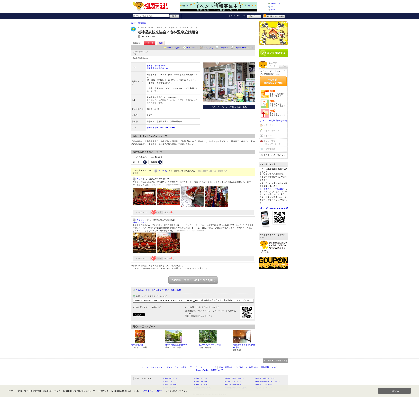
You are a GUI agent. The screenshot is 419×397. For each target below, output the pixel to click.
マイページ (268, 136)
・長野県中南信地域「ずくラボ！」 (268, 381)
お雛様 (156, 162)
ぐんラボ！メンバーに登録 (271, 189)
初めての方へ (275, 3)
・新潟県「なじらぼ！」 (201, 381)
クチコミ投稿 (180, 367)
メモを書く (224, 47)
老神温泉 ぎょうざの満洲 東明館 (244, 346)
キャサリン (163, 171)
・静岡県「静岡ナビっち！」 (234, 378)
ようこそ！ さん (237, 16)
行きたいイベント (271, 130)
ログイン (254, 16)
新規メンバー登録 (274, 16)
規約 (221, 367)
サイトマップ (156, 367)
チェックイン (192, 47)
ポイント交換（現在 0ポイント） (272, 142)
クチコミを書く (174, 47)
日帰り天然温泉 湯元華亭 (176, 345)
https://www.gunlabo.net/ (274, 208)
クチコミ (150, 43)
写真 (161, 43)
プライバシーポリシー (198, 367)
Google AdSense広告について (209, 370)
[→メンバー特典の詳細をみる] (273, 120)
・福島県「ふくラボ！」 (170, 381)
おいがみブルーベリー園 (210, 345)
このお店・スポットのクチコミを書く (193, 280)
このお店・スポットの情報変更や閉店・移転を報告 (158, 290)
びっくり (139, 162)
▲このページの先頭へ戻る (275, 360)
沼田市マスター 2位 (140, 223)
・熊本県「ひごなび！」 (201, 378)
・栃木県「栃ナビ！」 (169, 378)
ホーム (273, 10)
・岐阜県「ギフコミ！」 (232, 381)
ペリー (140, 179)
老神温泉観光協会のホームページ (161, 127)
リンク (214, 367)
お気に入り (208, 47)
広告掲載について (269, 367)
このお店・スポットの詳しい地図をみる (229, 107)
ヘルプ (273, 7)
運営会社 (229, 367)
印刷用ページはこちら (244, 47)
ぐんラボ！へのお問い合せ (247, 367)
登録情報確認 (269, 149)
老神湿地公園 (137, 345)
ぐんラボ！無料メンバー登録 (273, 81)
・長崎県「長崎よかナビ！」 (265, 378)
